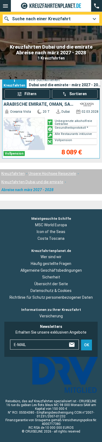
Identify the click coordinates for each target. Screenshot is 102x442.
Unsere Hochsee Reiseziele (52, 173)
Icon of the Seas (51, 232)
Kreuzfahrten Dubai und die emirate (32, 182)
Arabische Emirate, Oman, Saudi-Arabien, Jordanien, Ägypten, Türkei (39, 104)
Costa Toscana (51, 238)
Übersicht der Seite (51, 284)
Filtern (30, 94)
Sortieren (78, 94)
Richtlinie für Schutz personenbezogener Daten (51, 297)
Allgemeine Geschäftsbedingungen (51, 270)
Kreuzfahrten (13, 173)
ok (86, 345)
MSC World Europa (51, 225)
